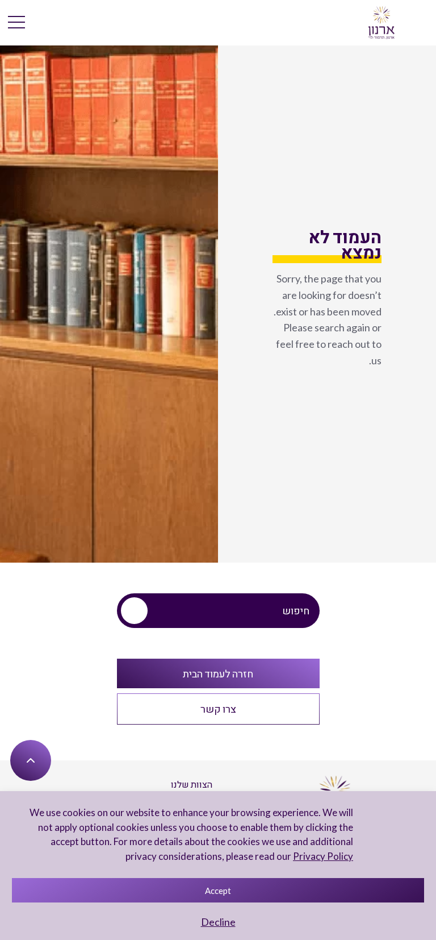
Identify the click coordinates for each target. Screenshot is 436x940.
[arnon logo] (381, 21)
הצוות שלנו (191, 784)
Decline (218, 922)
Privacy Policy (323, 856)
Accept (218, 890)
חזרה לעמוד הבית (218, 673)
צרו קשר (218, 708)
